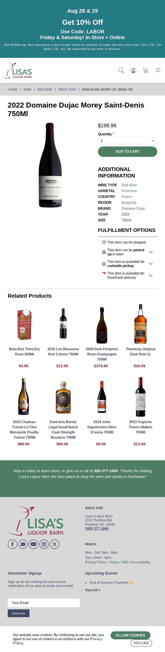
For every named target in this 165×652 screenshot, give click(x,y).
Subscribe (18, 613)
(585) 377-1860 (96, 528)
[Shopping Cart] (145, 70)
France (127, 197)
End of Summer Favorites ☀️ (112, 582)
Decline (141, 643)
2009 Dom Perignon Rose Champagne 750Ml (102, 354)
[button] (121, 70)
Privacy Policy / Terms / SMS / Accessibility (117, 562)
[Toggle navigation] (158, 70)
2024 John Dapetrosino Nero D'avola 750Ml (101, 427)
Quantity (106, 134)
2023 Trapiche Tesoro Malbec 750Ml (141, 427)
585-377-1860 (106, 471)
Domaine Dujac (133, 208)
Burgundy (129, 202)
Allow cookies (130, 635)
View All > (93, 590)
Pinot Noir (129, 191)
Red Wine (129, 185)
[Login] (133, 70)
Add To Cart (128, 151)
